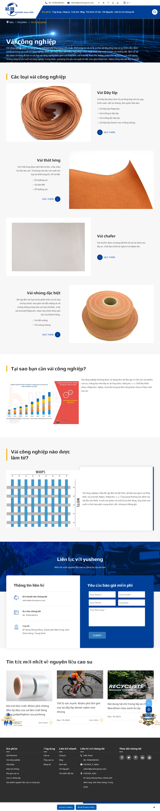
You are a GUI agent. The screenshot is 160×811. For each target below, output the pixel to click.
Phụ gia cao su (12, 773)
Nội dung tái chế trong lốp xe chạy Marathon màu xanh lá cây (128, 706)
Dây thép (10, 764)
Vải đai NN (38, 184)
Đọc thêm (107, 132)
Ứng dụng (56, 12)
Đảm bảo (75, 12)
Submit (97, 635)
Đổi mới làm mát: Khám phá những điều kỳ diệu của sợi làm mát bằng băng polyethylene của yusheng (27, 710)
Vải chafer (106, 236)
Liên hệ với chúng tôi (124, 12)
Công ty (66, 12)
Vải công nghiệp (38, 22)
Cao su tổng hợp (13, 778)
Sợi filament (11, 755)
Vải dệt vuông (40, 320)
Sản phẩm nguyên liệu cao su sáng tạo (23, 782)
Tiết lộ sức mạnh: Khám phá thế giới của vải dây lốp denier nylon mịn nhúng (78, 707)
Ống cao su (49, 760)
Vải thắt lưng (48, 160)
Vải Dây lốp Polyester (108, 108)
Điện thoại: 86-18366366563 (89, 757)
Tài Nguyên (107, 12)
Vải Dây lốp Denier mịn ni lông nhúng (116, 122)
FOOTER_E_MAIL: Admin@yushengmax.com (93, 766)
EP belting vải (39, 189)
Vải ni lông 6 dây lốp (107, 113)
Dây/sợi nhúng (12, 769)
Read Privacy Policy (86, 807)
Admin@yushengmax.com (80, 2)
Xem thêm (45, 723)
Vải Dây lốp (107, 92)
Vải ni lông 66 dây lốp (108, 118)
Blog (82, 12)
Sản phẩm (46, 12)
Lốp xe (46, 755)
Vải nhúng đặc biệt (43, 292)
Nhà (11, 22)
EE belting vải (39, 180)
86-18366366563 (54, 2)
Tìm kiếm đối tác (93, 12)
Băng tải (47, 764)
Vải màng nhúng (41, 325)
